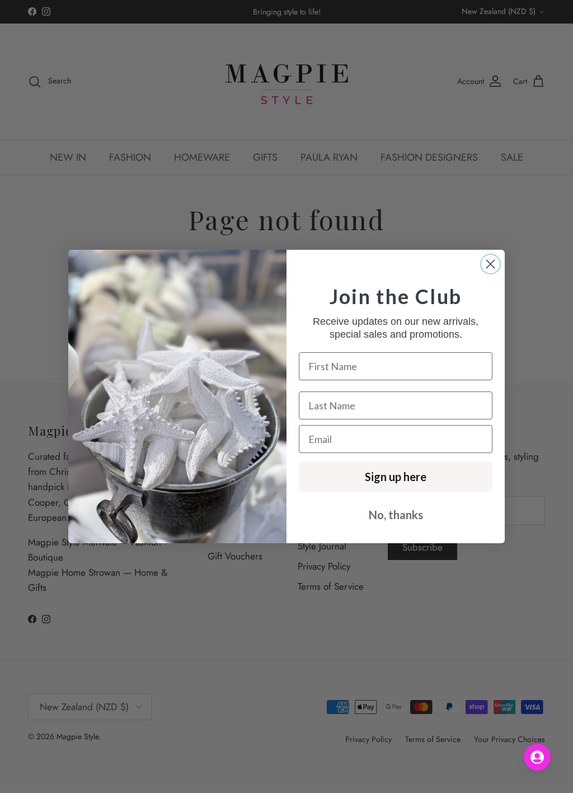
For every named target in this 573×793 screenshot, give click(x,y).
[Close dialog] (490, 264)
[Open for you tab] (537, 757)
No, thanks (396, 514)
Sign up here (395, 476)
